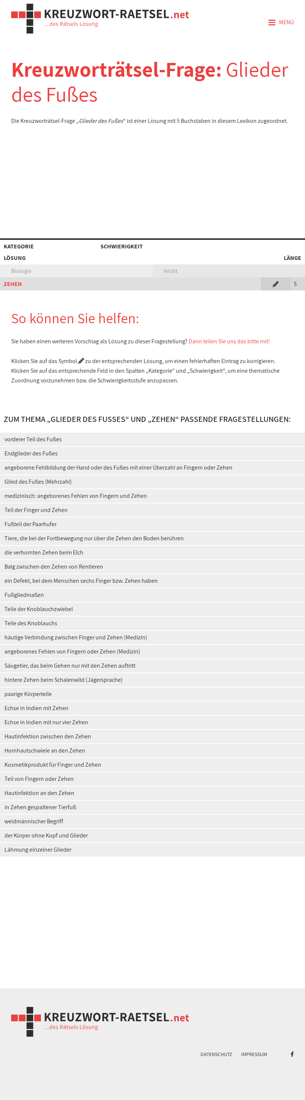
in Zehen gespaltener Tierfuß (40, 807)
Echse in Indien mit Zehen (36, 708)
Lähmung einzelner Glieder (37, 849)
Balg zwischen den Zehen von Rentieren (53, 566)
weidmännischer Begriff (33, 821)
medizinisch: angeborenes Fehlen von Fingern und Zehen (75, 496)
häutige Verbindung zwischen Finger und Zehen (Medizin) (75, 637)
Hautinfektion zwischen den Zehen (47, 736)
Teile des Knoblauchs (30, 623)
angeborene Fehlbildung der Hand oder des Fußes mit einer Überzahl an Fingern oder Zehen (118, 467)
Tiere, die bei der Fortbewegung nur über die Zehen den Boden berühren (94, 538)
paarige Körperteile (28, 694)
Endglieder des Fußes (31, 453)
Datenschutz (216, 1054)
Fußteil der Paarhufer (30, 524)
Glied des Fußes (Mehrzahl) (38, 482)
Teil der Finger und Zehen (36, 510)
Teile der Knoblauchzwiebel (38, 609)
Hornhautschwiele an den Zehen (44, 750)
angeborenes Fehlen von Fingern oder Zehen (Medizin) (72, 651)
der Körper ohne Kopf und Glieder (46, 835)
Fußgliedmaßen (24, 595)
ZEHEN (13, 284)
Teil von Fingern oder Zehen (39, 779)
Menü (281, 23)
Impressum (254, 1054)
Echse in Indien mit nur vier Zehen (46, 722)
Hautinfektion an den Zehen (39, 793)
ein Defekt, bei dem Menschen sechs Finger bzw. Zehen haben (81, 581)
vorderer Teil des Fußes (33, 439)
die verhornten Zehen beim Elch (43, 552)
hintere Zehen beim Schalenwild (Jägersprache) (63, 680)
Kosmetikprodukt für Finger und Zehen (52, 765)
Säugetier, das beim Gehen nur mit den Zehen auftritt (69, 666)
